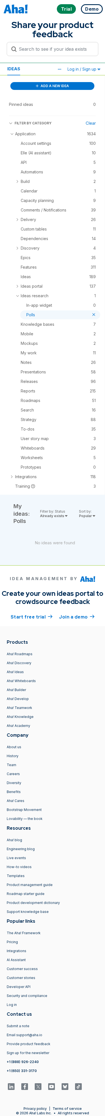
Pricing (12, 942)
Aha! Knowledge (20, 717)
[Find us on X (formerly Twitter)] (38, 1086)
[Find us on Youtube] (51, 1086)
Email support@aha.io (24, 1035)
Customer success (22, 969)
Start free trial (32, 617)
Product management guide (30, 885)
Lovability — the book (25, 819)
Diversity (14, 783)
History (12, 756)
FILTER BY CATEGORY (33, 123)
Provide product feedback (28, 1044)
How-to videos (19, 867)
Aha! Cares (15, 801)
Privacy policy (35, 1108)
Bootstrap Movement (24, 810)
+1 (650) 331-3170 (22, 1071)
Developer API (19, 987)
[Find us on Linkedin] (11, 1086)
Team (11, 765)
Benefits (14, 792)
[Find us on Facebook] (24, 1086)
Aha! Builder (16, 690)
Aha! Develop (18, 699)
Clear (91, 123)
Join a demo (76, 617)
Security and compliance (27, 996)
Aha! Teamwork (19, 708)
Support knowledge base (28, 912)
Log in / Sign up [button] (82, 69)
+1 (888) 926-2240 (23, 1062)
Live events (16, 858)
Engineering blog (21, 849)
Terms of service (67, 1108)
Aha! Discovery (19, 663)
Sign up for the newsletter (28, 1053)
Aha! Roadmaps (19, 654)
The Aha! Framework (24, 933)
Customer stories (21, 978)
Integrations (16, 951)
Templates (16, 876)
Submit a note (18, 1026)
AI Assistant (16, 960)
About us (14, 747)
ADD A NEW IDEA (54, 86)
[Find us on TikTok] (78, 1086)
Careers (13, 774)
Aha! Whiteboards (21, 681)
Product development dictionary (33, 903)
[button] (59, 69)
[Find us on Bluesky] (64, 1086)
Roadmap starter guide (26, 894)
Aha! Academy (18, 726)
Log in (12, 1005)
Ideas (13, 68)
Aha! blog (14, 840)
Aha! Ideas (15, 672)
